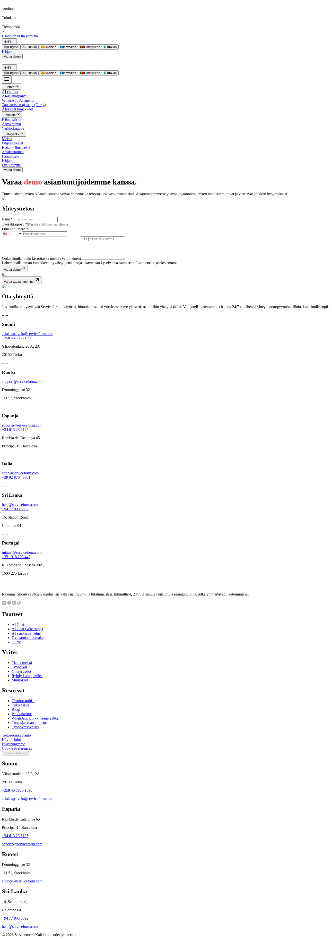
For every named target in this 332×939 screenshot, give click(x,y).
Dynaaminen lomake (28, 638)
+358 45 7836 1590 (17, 338)
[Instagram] (14, 604)
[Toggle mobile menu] (7, 79)
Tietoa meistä (22, 663)
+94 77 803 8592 (15, 509)
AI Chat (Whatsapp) (27, 629)
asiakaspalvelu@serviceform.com (27, 334)
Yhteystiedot (21, 671)
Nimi (7, 219)
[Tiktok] (19, 604)
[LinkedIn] (4, 604)
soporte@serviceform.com (22, 425)
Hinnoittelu (10, 36)
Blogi (16, 709)
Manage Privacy (15, 753)
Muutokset (20, 680)
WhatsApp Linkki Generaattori (35, 718)
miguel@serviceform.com (22, 552)
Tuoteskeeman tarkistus (29, 723)
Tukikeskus (20, 705)
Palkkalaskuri (22, 714)
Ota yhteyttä (28, 36)
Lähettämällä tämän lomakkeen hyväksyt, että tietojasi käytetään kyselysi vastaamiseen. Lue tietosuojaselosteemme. (90, 263)
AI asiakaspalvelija (26, 633)
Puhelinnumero (15, 229)
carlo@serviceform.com (20, 473)
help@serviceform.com (20, 505)
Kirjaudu (9, 52)
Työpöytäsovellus (25, 727)
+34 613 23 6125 (15, 430)
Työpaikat (19, 667)
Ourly (16, 642)
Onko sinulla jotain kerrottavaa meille (41, 258)
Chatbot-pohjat (23, 701)
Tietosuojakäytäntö (16, 735)
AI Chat (18, 624)
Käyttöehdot (11, 740)
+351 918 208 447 (16, 557)
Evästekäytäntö (13, 744)
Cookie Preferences (17, 748)
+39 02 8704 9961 (16, 477)
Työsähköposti (14, 224)
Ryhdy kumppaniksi (27, 676)
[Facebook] (9, 604)
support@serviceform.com (22, 381)
